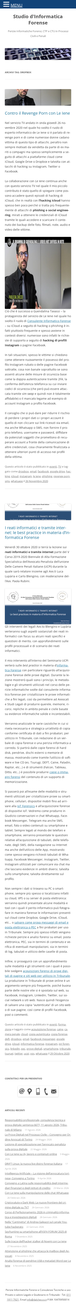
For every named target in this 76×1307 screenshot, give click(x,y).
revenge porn (62, 476)
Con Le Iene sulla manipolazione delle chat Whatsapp (37, 1193)
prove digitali (34, 1048)
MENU (16, 5)
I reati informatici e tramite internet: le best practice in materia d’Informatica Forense (37, 532)
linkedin (15, 1048)
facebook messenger (42, 1039)
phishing (47, 476)
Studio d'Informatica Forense (38, 19)
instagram (26, 476)
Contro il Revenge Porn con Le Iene (37, 113)
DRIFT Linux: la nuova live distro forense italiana (33, 1164)
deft (7, 1039)
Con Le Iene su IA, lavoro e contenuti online (31, 1154)
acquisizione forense (43, 1029)
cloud (24, 1034)
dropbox (23, 471)
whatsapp (17, 481)
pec (23, 1048)
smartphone (50, 1048)
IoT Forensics (26, 806)
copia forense (59, 1034)
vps (32, 1053)
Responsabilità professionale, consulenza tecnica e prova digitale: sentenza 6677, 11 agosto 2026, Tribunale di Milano (36, 1125)
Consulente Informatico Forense (49, 321)
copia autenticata (39, 1034)
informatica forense (32, 1044)
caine (60, 1029)
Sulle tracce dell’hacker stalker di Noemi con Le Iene (35, 1241)
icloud (14, 476)
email (33, 471)
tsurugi (9, 1053)
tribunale (65, 1048)
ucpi (26, 1053)
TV (59, 466)
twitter (19, 1053)
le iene (37, 476)
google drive (57, 471)
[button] (7, 4)
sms (7, 481)
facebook (43, 471)
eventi (53, 466)
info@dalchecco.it (37, 1299)
